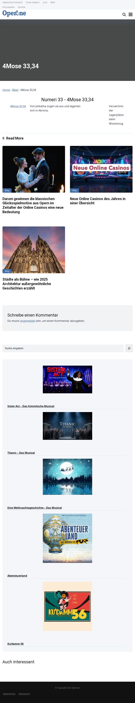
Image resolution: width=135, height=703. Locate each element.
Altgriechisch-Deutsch (12, 2)
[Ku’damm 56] (67, 606)
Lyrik (45, 2)
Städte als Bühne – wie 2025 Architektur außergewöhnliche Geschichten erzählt (26, 283)
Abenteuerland (17, 575)
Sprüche (21, 7)
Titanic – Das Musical (21, 453)
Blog (7, 190)
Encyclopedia (8, 7)
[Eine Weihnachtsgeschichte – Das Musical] (67, 476)
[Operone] (14, 13)
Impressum (24, 693)
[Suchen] (129, 348)
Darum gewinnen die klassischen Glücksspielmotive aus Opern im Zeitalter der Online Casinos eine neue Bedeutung (33, 205)
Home (6, 90)
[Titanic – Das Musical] (67, 426)
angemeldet (27, 321)
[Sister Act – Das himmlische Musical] (67, 379)
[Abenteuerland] (67, 538)
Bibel (52, 2)
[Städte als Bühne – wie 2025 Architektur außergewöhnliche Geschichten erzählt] (33, 249)
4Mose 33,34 (18, 106)
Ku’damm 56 (15, 644)
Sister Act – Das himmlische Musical (30, 406)
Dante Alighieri (33, 2)
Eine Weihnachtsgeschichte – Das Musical (34, 508)
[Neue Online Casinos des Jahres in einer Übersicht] (101, 169)
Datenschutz (9, 693)
